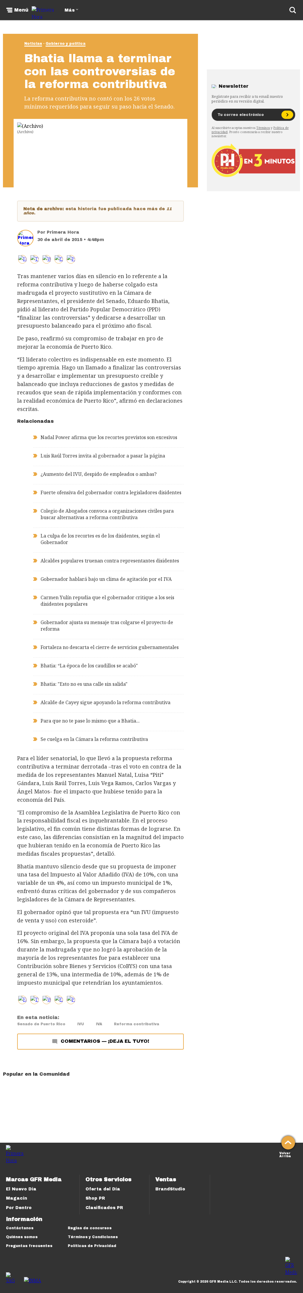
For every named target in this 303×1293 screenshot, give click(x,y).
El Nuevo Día (21, 1189)
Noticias (33, 44)
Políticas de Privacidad (92, 1246)
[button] (34, 259)
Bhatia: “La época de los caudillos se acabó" (89, 665)
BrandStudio (170, 1189)
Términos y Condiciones (93, 1237)
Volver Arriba (285, 1154)
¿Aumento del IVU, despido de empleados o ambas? (99, 474)
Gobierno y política (66, 44)
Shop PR (95, 1198)
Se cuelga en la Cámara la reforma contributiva (94, 739)
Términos (263, 128)
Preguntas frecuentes (29, 1246)
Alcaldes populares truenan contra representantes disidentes (110, 560)
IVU (80, 1024)
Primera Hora (63, 232)
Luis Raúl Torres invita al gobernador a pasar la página (103, 455)
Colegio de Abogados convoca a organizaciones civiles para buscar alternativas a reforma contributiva (107, 514)
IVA (99, 1024)
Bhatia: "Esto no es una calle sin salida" (84, 684)
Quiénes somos (22, 1237)
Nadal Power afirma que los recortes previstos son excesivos (109, 437)
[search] (292, 10)
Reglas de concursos (90, 1228)
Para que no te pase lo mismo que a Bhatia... (90, 721)
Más (70, 10)
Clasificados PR (104, 1208)
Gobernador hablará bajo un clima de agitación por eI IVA (106, 579)
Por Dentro (19, 1208)
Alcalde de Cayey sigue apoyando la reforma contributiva (105, 702)
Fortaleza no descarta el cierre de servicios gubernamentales (110, 647)
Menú (21, 10)
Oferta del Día (103, 1189)
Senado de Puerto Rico (41, 1024)
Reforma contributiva (136, 1024)
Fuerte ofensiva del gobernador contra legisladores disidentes (111, 492)
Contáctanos (19, 1228)
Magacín (16, 1198)
